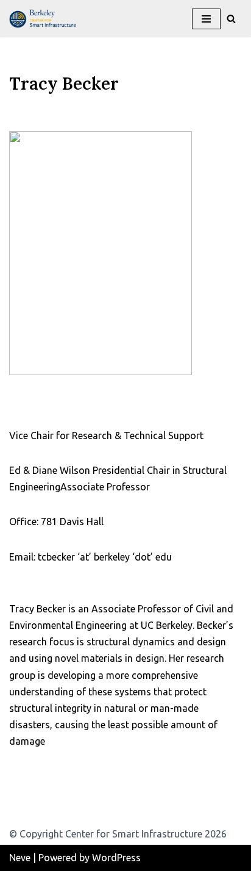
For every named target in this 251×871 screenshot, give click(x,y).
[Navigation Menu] (206, 19)
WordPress (116, 857)
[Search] (231, 18)
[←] (45, 19)
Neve (19, 857)
